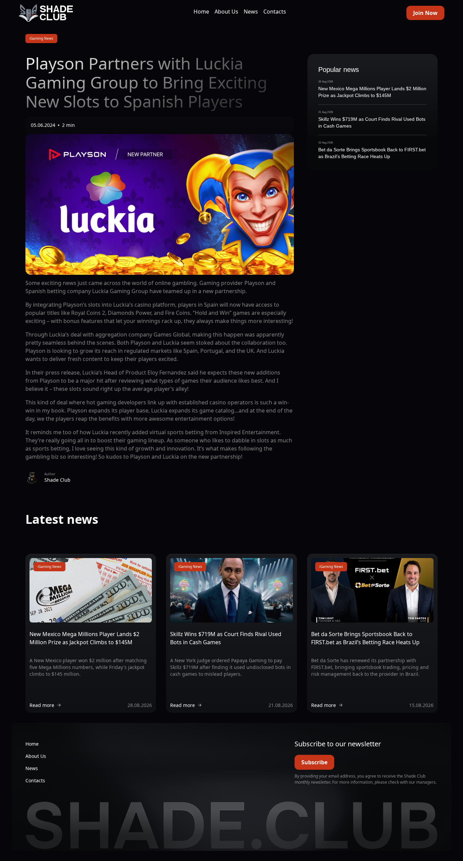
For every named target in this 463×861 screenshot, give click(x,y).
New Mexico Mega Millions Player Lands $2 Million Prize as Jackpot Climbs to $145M (372, 92)
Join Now (425, 13)
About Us (226, 11)
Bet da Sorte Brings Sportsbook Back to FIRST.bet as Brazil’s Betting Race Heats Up (372, 153)
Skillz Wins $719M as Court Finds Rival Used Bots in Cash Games (371, 122)
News (251, 11)
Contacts (274, 11)
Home (201, 11)
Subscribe (314, 762)
